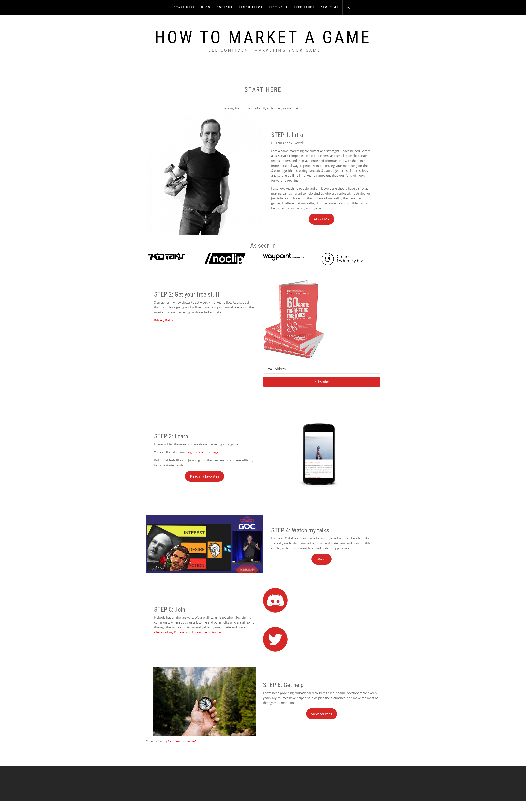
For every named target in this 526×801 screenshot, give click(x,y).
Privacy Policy (164, 320)
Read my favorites (204, 476)
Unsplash (191, 741)
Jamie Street (174, 741)
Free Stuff (304, 7)
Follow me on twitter (206, 632)
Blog (205, 7)
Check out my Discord (169, 632)
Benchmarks (251, 7)
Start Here (184, 7)
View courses (321, 714)
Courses (225, 7)
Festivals (278, 7)
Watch (322, 559)
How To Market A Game (263, 37)
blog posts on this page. (202, 452)
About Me (329, 7)
